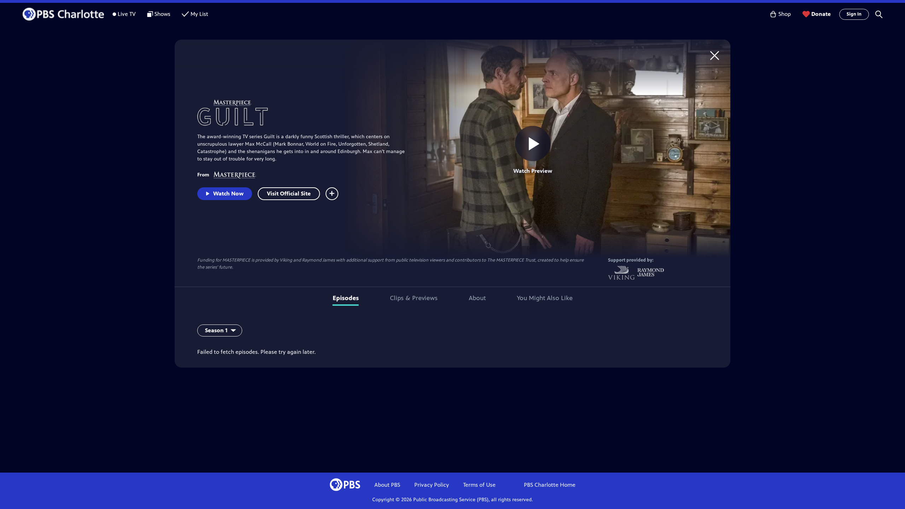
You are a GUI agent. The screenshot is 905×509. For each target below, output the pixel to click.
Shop (784, 14)
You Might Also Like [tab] (545, 298)
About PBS (387, 484)
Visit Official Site (289, 193)
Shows (162, 14)
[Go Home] (714, 55)
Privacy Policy (431, 484)
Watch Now (228, 193)
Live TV (127, 14)
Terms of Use (479, 484)
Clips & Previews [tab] (414, 298)
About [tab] (477, 298)
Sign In (854, 14)
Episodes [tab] (346, 298)
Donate (821, 14)
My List (199, 14)
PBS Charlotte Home (550, 484)
